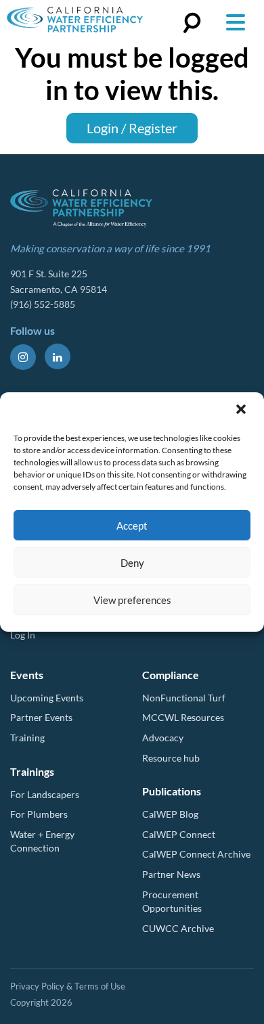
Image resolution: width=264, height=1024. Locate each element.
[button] (242, 410)
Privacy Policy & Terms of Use (67, 986)
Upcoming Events (46, 697)
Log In (22, 635)
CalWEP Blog (170, 814)
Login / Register (132, 128)
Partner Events (41, 717)
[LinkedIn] (57, 356)
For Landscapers (44, 794)
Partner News (171, 874)
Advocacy (162, 737)
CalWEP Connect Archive (196, 854)
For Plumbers (39, 814)
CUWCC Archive (178, 928)
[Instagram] (23, 357)
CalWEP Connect (178, 834)
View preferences (132, 600)
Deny (132, 563)
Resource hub (171, 758)
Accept (132, 525)
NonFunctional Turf (183, 697)
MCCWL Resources (183, 717)
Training (27, 737)
